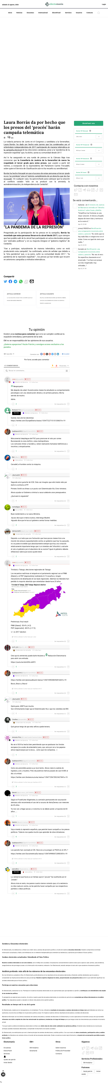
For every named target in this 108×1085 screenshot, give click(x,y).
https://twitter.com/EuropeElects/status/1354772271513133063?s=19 (38, 421)
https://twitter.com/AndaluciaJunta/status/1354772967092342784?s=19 (39, 777)
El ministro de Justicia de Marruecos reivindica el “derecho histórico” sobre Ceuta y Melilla (91, 207)
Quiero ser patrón (10, 1060)
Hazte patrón (87, 1071)
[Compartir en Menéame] (26, 281)
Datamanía (33, 1051)
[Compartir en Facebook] (11, 281)
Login (104, 4)
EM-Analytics (34, 1048)
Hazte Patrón (28, 344)
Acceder (66, 354)
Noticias (19, 13)
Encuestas (30, 13)
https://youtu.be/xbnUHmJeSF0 (23, 662)
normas (18, 334)
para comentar (28, 334)
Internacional (43, 13)
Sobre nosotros (61, 1048)
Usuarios (79, 13)
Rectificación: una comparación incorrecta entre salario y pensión (90, 231)
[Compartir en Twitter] (6, 281)
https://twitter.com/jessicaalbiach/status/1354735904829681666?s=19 (38, 680)
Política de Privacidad (63, 1051)
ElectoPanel (56, 13)
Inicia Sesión (8, 1062)
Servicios (68, 13)
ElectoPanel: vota (88, 123)
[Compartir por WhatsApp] (21, 281)
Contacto (89, 13)
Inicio (10, 13)
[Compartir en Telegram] (16, 281)
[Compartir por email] (31, 281)
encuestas (62, 1010)
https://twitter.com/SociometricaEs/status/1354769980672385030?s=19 (39, 854)
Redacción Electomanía (57, 656)
